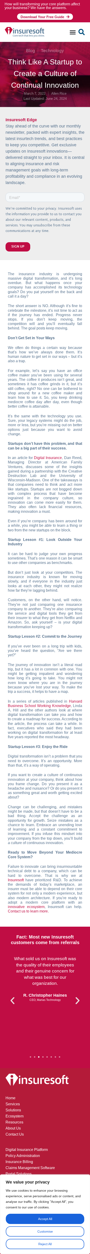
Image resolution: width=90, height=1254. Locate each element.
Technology (52, 50)
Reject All (45, 1244)
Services (13, 1104)
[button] (73, 32)
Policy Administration (23, 1156)
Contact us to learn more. (28, 911)
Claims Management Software (30, 1168)
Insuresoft (16, 880)
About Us (13, 1128)
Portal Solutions (19, 1174)
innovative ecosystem (26, 907)
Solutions (13, 1110)
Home (10, 1098)
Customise (45, 1231)
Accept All (45, 1219)
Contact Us (15, 1134)
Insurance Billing (19, 1162)
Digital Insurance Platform (27, 1150)
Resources (14, 1122)
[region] (45, 1214)
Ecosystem (15, 1116)
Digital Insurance (48, 458)
